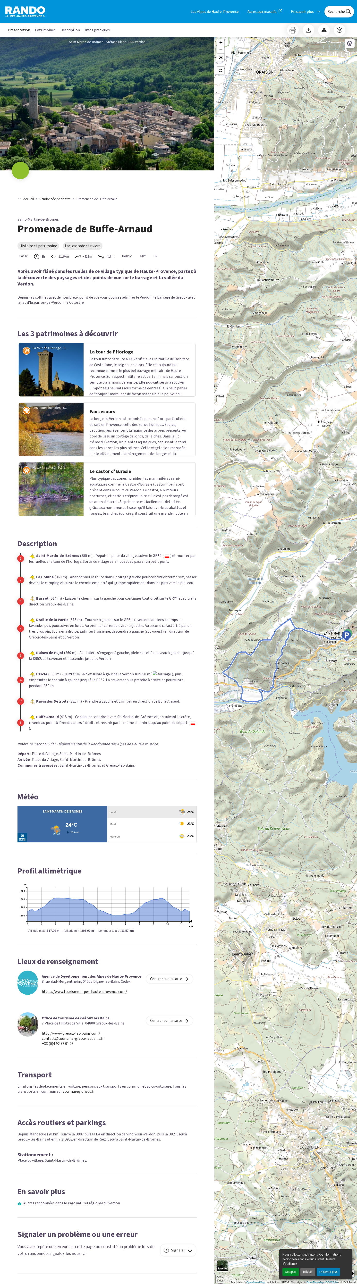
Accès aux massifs (261, 11)
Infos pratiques (97, 30)
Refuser (307, 1272)
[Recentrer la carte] (220, 70)
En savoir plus (328, 1272)
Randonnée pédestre (55, 199)
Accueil (28, 199)
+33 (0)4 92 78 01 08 (58, 1043)
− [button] (220, 50)
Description (70, 30)
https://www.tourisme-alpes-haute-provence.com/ (84, 991)
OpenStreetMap (255, 1282)
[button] (220, 57)
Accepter (290, 1272)
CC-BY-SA (331, 1282)
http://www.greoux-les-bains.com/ (71, 1033)
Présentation (19, 30)
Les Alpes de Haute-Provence (215, 11)
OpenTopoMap (315, 1282)
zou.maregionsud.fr (79, 1091)
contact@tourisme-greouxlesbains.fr (73, 1038)
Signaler (178, 1250)
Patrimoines (45, 30)
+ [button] (220, 43)
